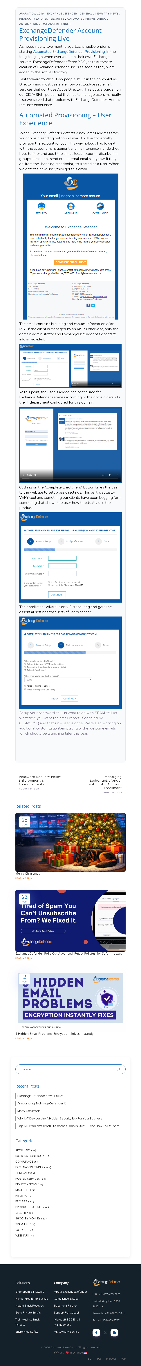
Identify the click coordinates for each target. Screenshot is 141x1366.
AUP (123, 1358)
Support (21, 1230)
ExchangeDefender (62, 13)
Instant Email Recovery (29, 1306)
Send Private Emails (28, 1313)
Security (57, 18)
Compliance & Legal (66, 1299)
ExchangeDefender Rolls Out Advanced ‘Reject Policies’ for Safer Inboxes (68, 953)
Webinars (22, 1235)
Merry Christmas (27, 873)
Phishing (21, 1196)
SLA (90, 1358)
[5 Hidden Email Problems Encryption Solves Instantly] (70, 1001)
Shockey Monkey (27, 1218)
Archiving (22, 1150)
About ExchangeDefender (70, 1292)
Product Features (33, 18)
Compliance (24, 1161)
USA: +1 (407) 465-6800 (106, 1294)
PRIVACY (111, 1358)
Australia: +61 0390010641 (109, 1313)
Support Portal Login (67, 1313)
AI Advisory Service (66, 1332)
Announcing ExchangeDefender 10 (41, 1103)
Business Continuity (30, 1156)
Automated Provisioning (86, 18)
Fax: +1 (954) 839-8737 (106, 1320)
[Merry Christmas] (70, 842)
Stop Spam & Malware (29, 1292)
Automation (28, 23)
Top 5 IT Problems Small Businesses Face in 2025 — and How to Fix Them (68, 1126)
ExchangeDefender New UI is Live (40, 1096)
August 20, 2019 (32, 13)
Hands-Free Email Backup (31, 1299)
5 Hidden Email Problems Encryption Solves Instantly (54, 1034)
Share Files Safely (26, 1332)
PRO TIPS (21, 1201)
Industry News (107, 13)
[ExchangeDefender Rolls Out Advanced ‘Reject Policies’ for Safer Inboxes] (70, 920)
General (86, 13)
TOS (99, 1358)
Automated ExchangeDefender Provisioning (69, 51)
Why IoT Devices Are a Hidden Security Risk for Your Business (59, 1118)
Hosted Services (27, 1179)
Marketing (23, 1190)
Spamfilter (23, 1224)
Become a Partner (65, 1306)
